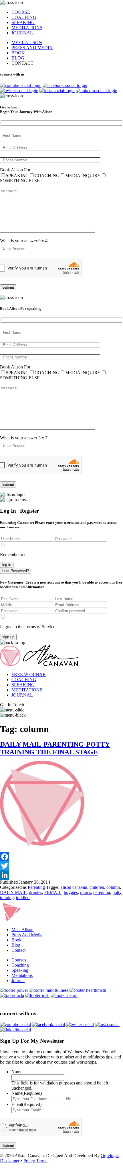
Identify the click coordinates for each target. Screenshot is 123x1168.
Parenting (36, 887)
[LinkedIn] (61, 875)
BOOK (18, 52)
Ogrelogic (110, 1155)
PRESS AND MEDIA (32, 47)
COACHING (23, 17)
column (113, 887)
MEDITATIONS (26, 27)
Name (16, 1071)
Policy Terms (35, 1160)
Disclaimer (9, 1160)
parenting (101, 892)
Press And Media (26, 934)
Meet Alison (22, 929)
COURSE (20, 12)
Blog (15, 945)
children (97, 887)
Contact (18, 950)
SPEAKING (23, 22)
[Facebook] (61, 856)
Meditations (22, 975)
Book (16, 939)
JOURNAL (22, 32)
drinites (35, 892)
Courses (18, 959)
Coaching (20, 965)
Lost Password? (15, 571)
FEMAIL (52, 892)
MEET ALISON (26, 42)
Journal (18, 980)
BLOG (17, 57)
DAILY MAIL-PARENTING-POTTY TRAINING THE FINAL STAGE (55, 748)
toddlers (23, 897)
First (70, 1098)
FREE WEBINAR (28, 674)
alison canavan (74, 887)
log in (6, 565)
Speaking (19, 970)
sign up (8, 637)
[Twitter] (61, 865)
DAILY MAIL (13, 892)
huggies (71, 892)
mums (85, 892)
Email (26, 1104)
